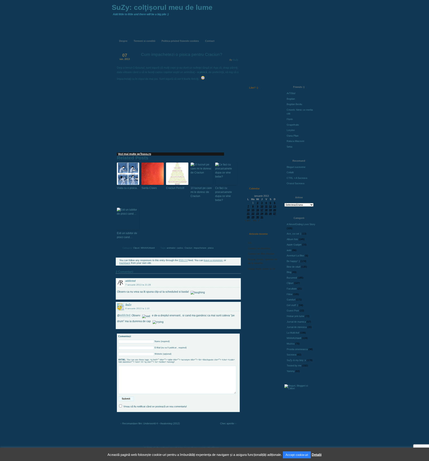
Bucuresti (292, 277)
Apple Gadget (294, 244)
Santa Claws (149, 188)
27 (274, 213)
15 (253, 210)
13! (249, 242)
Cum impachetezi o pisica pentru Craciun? (181, 54)
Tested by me (294, 365)
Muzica (290, 343)
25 (266, 213)
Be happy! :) (293, 261)
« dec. (248, 220)
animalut (171, 248)
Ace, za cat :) (294, 233)
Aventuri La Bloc (295, 255)
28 (248, 217)
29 (253, 217)
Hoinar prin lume (295, 316)
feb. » (256, 220)
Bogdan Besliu (294, 104)
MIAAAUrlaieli (148, 248)
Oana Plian (293, 135)
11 (266, 206)
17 (262, 210)
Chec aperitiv (227, 423)
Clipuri (136, 248)
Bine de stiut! (294, 266)
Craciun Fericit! (175, 188)
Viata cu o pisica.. (127, 188)
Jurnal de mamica (296, 321)
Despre (123, 41)
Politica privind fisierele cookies (180, 41)
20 (274, 210)
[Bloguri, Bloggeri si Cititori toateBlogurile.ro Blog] (299, 388)
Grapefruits (293, 124)
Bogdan (291, 98)
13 (274, 206)
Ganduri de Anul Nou (259, 248)
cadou (180, 248)
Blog (289, 272)
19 (270, 210)
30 (257, 217)
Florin (290, 119)
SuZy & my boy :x (296, 360)
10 (262, 206)
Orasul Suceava (295, 183)
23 (257, 213)
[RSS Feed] (254, 37)
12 (270, 206)
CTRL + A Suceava (297, 178)
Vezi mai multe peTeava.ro (134, 154)
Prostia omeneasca (297, 349)
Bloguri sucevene (296, 167)
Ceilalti (290, 172)
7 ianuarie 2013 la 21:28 (138, 284)
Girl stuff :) (292, 305)
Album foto (292, 239)
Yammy (291, 371)
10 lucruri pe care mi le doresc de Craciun (201, 192)
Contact (209, 41)
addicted (130, 280)
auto (289, 250)
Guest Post (293, 310)
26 (270, 213)
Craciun (188, 248)
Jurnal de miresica (297, 327)
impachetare (200, 248)
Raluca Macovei (295, 141)
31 (262, 217)
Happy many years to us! (261, 268)
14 (248, 210)
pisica (211, 248)
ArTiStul (291, 93)
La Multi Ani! (293, 332)
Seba (289, 146)
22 (253, 213)
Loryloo (291, 130)
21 (248, 213)
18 (266, 210)
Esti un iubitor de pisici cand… (127, 235)
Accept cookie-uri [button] (297, 455)
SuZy (235, 60)
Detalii (317, 455)
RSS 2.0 (183, 260)
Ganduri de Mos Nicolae (261, 253)
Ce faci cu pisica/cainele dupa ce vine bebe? (223, 194)
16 (257, 210)
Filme (289, 294)
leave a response (213, 260)
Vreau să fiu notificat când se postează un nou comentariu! (155, 406)
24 (262, 213)
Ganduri (291, 299)
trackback (124, 263)
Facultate (292, 288)
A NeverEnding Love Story (301, 224)
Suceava (291, 354)
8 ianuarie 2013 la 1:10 (137, 308)
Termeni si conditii (144, 41)
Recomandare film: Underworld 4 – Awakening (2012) (151, 423)
